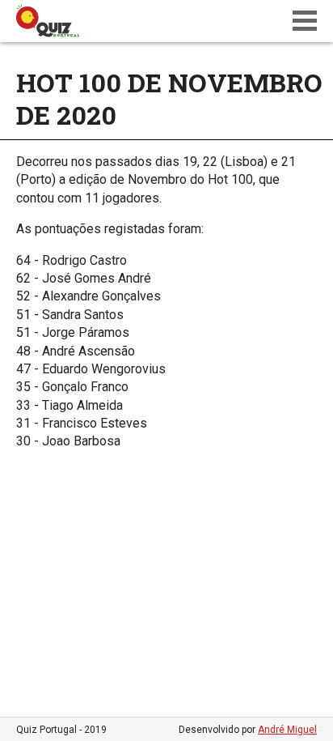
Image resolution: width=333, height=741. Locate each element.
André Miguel (287, 729)
